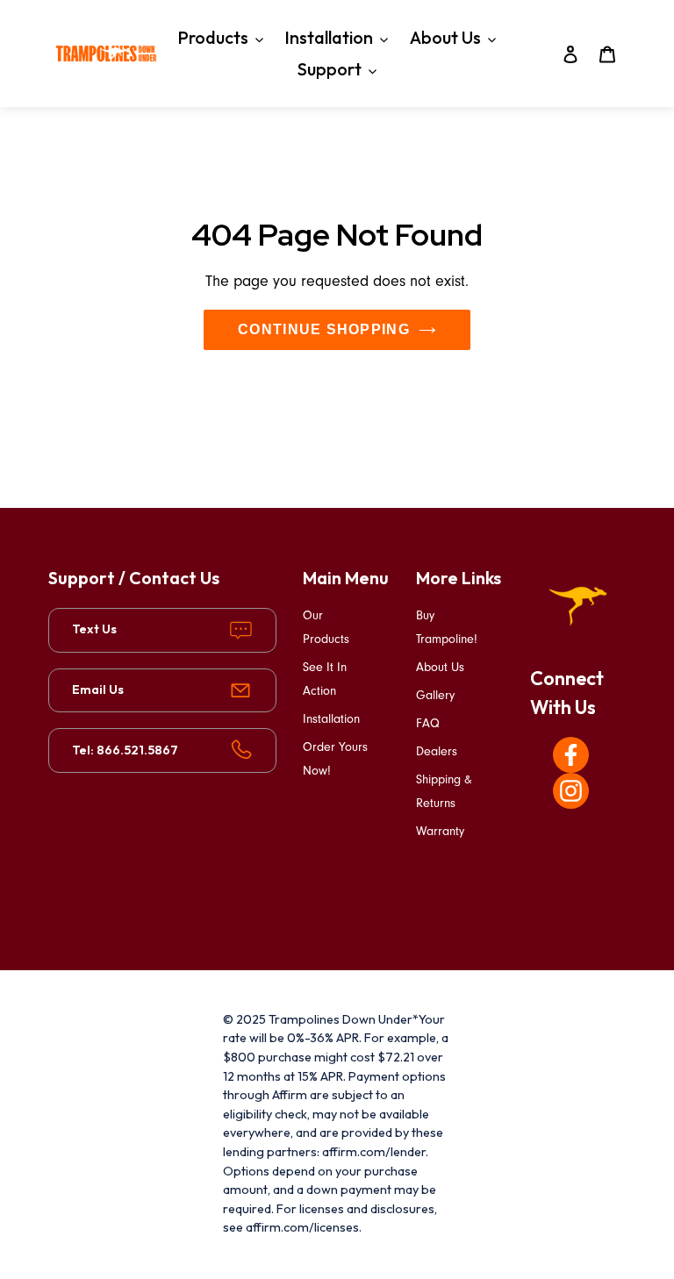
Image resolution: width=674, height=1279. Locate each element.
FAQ (428, 723)
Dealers (436, 751)
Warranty (440, 831)
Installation (331, 718)
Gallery (435, 695)
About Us (440, 667)
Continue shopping (324, 329)
